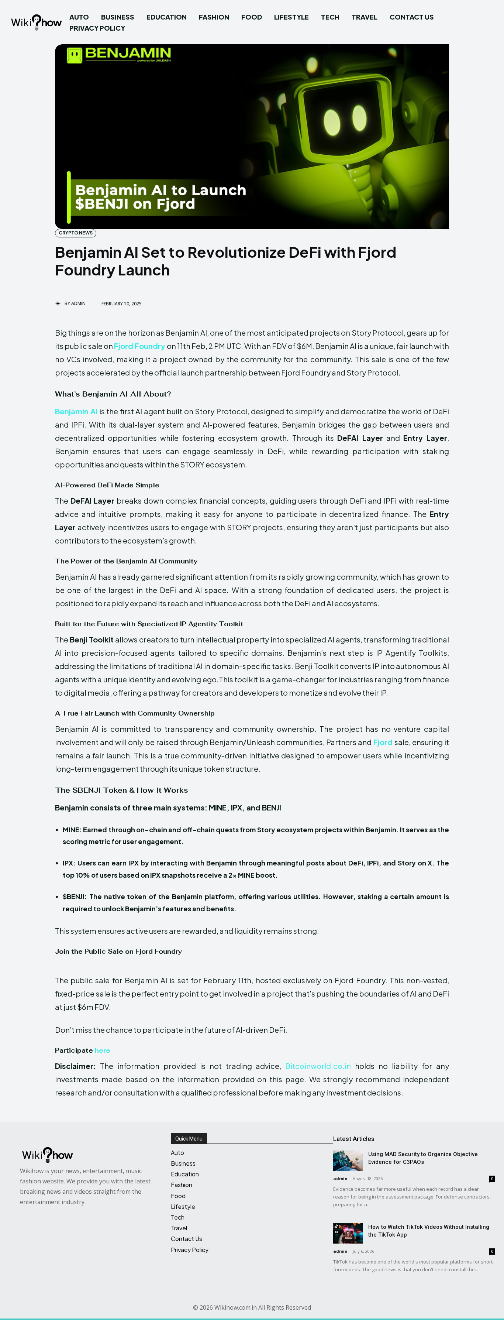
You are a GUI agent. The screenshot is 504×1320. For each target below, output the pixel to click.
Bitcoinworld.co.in (320, 1065)
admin (78, 303)
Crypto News (76, 233)
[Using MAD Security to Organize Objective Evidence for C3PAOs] (348, 1161)
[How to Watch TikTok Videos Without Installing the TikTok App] (348, 1233)
